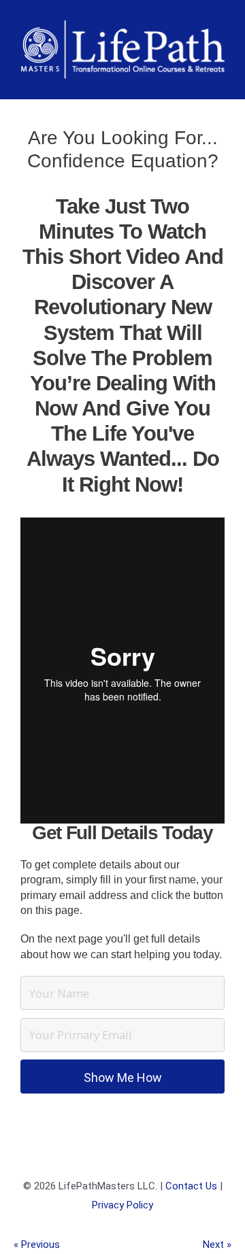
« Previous (37, 1244)
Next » (217, 1244)
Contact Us (191, 1186)
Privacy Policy (122, 1205)
